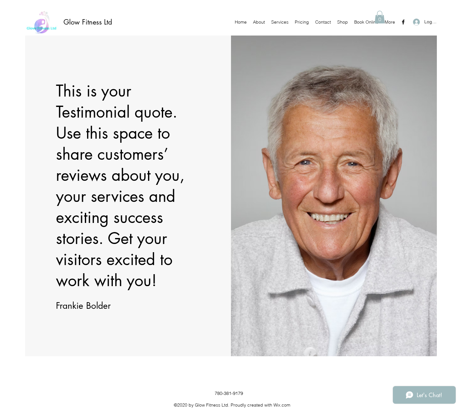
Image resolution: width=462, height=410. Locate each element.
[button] (379, 17)
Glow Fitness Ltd (87, 22)
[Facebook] (403, 22)
